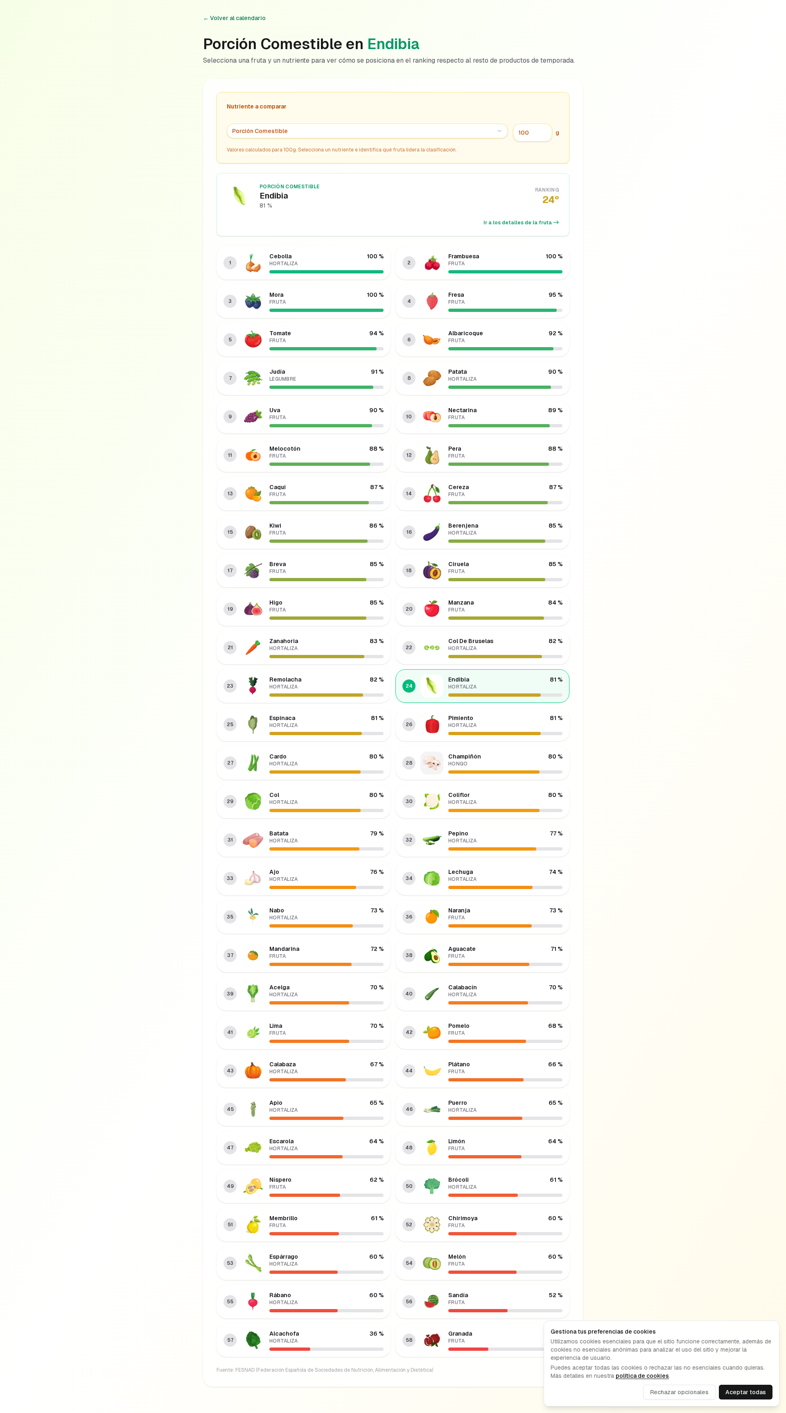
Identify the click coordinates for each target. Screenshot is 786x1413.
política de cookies (642, 1375)
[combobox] (367, 131)
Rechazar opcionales (679, 1392)
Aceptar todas (745, 1392)
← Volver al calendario (234, 18)
